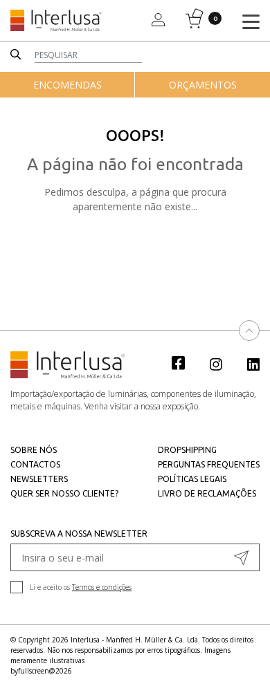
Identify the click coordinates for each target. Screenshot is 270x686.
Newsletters (39, 478)
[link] (185, 362)
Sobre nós (33, 449)
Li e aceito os (81, 587)
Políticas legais (192, 478)
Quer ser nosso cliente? (64, 493)
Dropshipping (187, 449)
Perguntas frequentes (209, 464)
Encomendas (67, 84)
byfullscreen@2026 (41, 671)
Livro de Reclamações (207, 493)
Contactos (35, 464)
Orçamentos (203, 84)
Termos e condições (102, 587)
